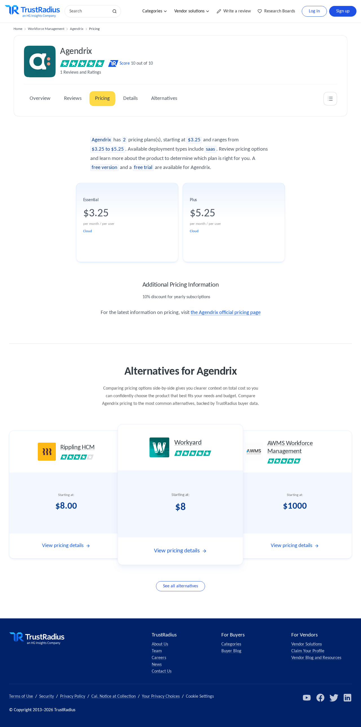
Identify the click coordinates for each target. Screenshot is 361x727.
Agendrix (76, 29)
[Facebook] (320, 697)
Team (157, 651)
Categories (152, 11)
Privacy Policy (72, 696)
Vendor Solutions (306, 644)
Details (130, 98)
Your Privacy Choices (161, 696)
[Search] (114, 11)
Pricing (102, 98)
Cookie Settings (200, 696)
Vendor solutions (189, 11)
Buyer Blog (231, 651)
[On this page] (330, 99)
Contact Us (161, 671)
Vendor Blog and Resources (316, 658)
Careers (159, 658)
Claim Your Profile (307, 651)
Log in (314, 11)
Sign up (342, 11)
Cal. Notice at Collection (113, 696)
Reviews (73, 98)
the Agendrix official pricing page (226, 312)
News (157, 664)
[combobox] (88, 11)
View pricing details (62, 545)
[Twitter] (333, 697)
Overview (40, 98)
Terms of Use (21, 696)
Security (46, 696)
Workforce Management (46, 29)
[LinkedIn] (347, 697)
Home (18, 29)
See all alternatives (180, 586)
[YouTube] (306, 697)
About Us (160, 644)
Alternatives (164, 98)
